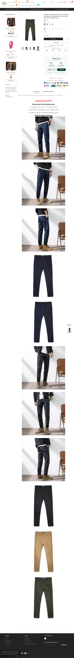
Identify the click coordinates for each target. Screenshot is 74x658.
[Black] (14, 54)
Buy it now (56, 42)
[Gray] (11, 33)
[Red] (13, 33)
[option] (12, 9)
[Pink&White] (8, 54)
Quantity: (45, 31)
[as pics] (11, 77)
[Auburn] (9, 33)
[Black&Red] (12, 54)
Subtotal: (45, 35)
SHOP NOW (61, 69)
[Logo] (4, 3)
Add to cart (11, 36)
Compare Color (38, 43)
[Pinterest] (45, 638)
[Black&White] (10, 54)
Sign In (60, 2)
